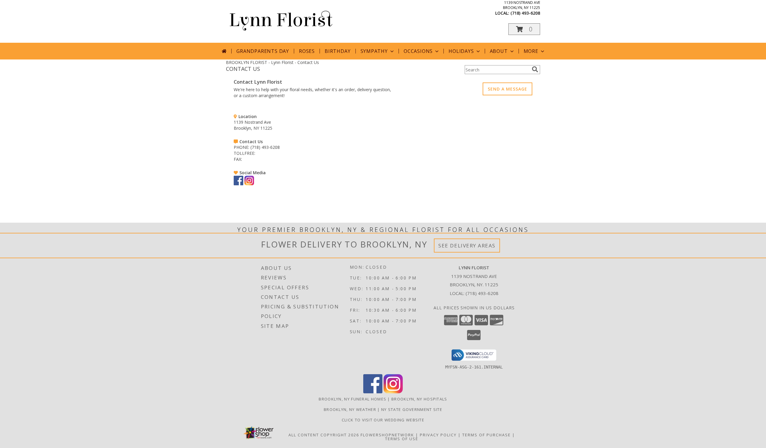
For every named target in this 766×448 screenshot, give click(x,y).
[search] (535, 69)
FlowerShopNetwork (387, 435)
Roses (307, 51)
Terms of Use (401, 438)
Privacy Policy (438, 435)
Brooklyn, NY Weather (350, 409)
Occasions (418, 51)
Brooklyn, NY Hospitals (419, 399)
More (531, 51)
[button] (524, 29)
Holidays (461, 51)
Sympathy (374, 51)
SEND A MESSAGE (507, 89)
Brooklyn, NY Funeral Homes (352, 399)
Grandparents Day (262, 51)
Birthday (337, 51)
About (499, 51)
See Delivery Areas (467, 245)
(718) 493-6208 (525, 13)
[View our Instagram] (249, 183)
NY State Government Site (411, 409)
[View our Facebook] (238, 183)
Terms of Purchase (486, 435)
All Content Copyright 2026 (323, 435)
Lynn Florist (280, 20)
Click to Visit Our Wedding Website (383, 420)
